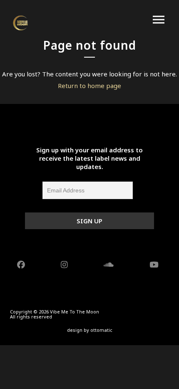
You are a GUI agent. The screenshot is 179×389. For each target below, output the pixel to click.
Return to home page (89, 85)
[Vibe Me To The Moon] (20, 23)
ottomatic (101, 330)
